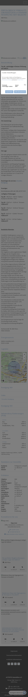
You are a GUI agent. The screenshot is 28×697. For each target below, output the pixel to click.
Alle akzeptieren (20, 92)
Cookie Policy (20, 79)
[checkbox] (25, 84)
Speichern (9, 92)
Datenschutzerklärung (7, 79)
